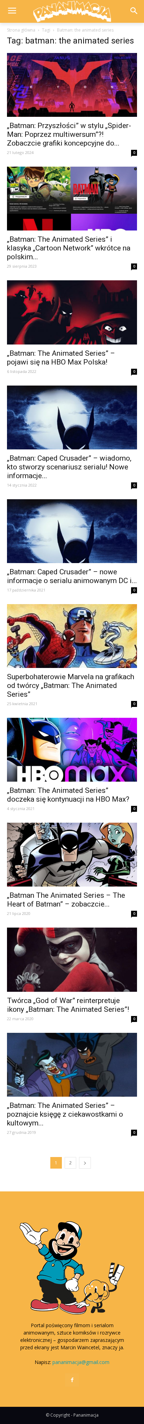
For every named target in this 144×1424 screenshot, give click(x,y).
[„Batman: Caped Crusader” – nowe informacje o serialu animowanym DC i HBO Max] (72, 531)
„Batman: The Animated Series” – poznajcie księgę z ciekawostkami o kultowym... (65, 1114)
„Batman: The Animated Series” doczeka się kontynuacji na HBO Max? (68, 794)
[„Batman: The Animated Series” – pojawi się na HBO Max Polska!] (72, 312)
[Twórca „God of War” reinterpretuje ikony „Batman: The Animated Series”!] (72, 959)
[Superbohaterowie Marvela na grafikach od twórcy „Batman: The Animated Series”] (72, 636)
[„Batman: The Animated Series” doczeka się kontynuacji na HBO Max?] (72, 750)
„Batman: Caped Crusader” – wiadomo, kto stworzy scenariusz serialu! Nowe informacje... (69, 467)
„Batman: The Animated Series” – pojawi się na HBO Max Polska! (61, 357)
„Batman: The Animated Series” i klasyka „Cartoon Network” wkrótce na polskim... (68, 248)
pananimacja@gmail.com (80, 1362)
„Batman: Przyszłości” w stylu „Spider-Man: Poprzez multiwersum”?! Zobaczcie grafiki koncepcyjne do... (69, 134)
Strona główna (21, 30)
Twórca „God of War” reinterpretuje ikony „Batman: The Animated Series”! (68, 1005)
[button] (134, 11)
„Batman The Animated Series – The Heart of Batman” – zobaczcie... (66, 899)
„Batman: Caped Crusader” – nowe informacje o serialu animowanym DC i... (72, 576)
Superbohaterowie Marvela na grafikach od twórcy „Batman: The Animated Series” (70, 685)
